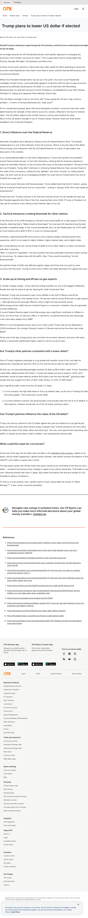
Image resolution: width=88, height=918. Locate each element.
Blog (5, 777)
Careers (6, 885)
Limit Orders (8, 704)
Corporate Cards (9, 693)
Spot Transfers (9, 700)
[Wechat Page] (64, 659)
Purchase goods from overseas (15, 807)
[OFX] (7, 9)
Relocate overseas (10, 800)
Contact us (39, 514)
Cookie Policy (15, 912)
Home (5, 16)
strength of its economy (62, 453)
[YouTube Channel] (69, 659)
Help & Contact (56, 674)
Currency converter (11, 741)
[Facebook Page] (64, 654)
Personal (17, 2)
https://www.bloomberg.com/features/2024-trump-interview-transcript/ (36, 558)
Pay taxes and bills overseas (14, 803)
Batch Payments (9, 722)
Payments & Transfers (11, 689)
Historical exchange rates (13, 748)
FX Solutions (8, 697)
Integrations (8, 725)
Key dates (7, 863)
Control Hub (8, 711)
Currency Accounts (10, 707)
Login (76, 9)
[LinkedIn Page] (69, 654)
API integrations (9, 822)
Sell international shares (12, 811)
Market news (15, 16)
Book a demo (77, 674)
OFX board (7, 878)
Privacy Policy (8, 844)
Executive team (9, 881)
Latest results (8, 859)
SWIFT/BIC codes (10, 759)
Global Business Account (12, 686)
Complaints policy (10, 841)
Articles (25, 16)
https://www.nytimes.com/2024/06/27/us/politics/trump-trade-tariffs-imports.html (40, 586)
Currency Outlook (10, 770)
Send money (8, 789)
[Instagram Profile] (75, 659)
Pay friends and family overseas (15, 796)
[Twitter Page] (75, 654)
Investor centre (9, 856)
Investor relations (10, 866)
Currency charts (9, 755)
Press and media (9, 825)
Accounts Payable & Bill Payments (15, 718)
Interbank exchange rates (13, 744)
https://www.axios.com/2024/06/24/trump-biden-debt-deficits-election (36, 611)
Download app (9, 793)
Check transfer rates (11, 786)
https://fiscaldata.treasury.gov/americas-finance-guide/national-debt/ (35, 616)
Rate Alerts (7, 752)
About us (7, 834)
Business (7, 2)
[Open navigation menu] (83, 9)
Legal (5, 837)
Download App (9, 732)
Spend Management (11, 715)
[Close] (78, 904)
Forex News (8, 774)
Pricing (6, 729)
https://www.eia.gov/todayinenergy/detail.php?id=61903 (30, 598)
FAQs (38, 674)
